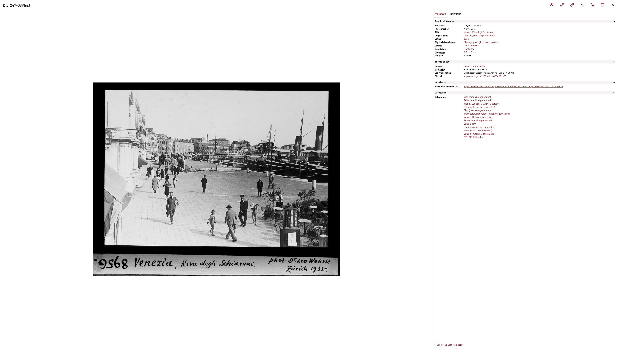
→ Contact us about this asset (448, 345)
